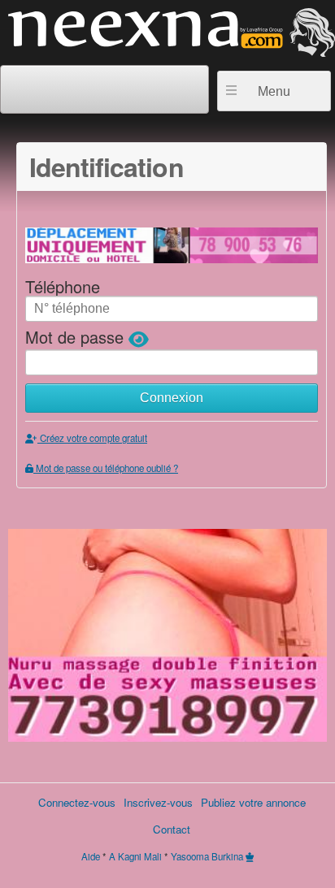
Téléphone (62, 286)
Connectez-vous (76, 802)
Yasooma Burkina (207, 856)
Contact (171, 829)
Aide (90, 856)
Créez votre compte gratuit (92, 437)
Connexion (171, 398)
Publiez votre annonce (253, 802)
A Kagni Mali (135, 856)
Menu (274, 91)
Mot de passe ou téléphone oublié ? (105, 467)
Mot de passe (76, 337)
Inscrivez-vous (158, 802)
